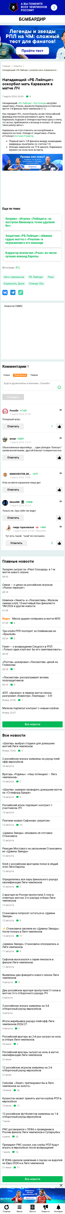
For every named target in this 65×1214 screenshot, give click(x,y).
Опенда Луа (36, 283)
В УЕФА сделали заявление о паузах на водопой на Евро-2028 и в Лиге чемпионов (32, 1162)
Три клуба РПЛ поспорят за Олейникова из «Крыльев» (29, 632)
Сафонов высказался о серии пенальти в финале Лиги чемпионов (28, 961)
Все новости (32, 724)
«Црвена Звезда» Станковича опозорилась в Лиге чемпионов (30, 945)
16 (17, 1152)
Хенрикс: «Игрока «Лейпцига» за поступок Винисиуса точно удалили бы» (30, 222)
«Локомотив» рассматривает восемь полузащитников (25, 679)
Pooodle (14, 410)
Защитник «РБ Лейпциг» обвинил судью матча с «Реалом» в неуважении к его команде (28, 239)
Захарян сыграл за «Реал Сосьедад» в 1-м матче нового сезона (28, 571)
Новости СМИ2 (13, 306)
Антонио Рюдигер (24, 136)
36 (18, 1090)
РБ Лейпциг (36, 277)
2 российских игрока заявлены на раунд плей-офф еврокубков (31, 760)
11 (21, 936)
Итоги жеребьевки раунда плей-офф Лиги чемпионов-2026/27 (28, 1023)
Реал (51, 277)
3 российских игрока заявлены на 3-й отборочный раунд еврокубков (25, 1007)
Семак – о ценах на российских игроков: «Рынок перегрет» (27, 586)
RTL (18, 267)
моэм (13, 438)
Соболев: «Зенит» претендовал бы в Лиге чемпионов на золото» (28, 1084)
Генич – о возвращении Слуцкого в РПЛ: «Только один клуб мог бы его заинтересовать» (32, 648)
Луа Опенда (39, 103)
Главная (6, 66)
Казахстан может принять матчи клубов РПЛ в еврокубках (31, 1100)
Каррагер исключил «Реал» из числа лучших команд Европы (31, 254)
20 (17, 1136)
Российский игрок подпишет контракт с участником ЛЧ (27, 807)
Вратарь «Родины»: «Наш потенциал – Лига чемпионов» (29, 776)
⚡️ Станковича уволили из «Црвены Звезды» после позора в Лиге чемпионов (30, 930)
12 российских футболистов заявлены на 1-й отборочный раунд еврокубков (30, 1115)
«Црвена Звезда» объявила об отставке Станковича (27, 834)
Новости (18, 66)
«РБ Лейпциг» (25, 103)
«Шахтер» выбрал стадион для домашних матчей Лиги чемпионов (28, 745)
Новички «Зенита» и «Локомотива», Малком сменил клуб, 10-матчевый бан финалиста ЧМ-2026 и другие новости (30, 603)
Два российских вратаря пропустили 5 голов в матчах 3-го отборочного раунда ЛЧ (31, 992)
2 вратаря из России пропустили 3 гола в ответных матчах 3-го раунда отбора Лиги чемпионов (28, 897)
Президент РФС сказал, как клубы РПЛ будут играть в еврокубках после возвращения (30, 1146)
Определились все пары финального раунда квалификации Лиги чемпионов (30, 881)
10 (21, 825)
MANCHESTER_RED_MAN (20, 474)
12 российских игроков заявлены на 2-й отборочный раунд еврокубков (27, 1069)
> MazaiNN (40, 530)
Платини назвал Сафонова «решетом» (26, 820)
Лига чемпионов (14, 277)
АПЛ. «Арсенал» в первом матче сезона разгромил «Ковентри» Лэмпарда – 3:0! (27, 694)
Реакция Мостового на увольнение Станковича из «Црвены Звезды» (32, 850)
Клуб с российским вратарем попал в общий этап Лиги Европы (30, 865)
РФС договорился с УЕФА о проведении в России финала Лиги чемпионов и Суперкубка (31, 1131)
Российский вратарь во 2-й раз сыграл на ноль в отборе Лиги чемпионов (31, 1038)
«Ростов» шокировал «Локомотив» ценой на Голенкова (30, 663)
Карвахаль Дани (14, 283)
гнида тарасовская (23, 527)
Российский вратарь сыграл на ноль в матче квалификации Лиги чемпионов (30, 1054)
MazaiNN (15, 502)
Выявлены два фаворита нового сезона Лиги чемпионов (30, 976)
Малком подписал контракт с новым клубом (30, 708)
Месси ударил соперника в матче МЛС (31, 618)
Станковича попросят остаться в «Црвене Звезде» (28, 915)
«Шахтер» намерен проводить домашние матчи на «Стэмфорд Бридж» (32, 791)
